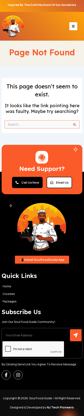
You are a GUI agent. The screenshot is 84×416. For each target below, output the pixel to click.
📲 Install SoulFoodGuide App (42, 260)
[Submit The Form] (76, 335)
